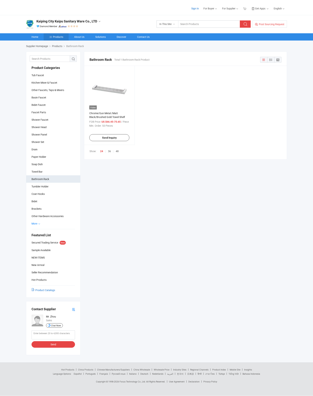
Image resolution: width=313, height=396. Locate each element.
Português (90, 373)
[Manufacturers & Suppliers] (49, 7)
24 (101, 151)
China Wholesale (141, 369)
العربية (170, 373)
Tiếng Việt (234, 373)
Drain (34, 149)
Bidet (34, 201)
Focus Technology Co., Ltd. (133, 381)
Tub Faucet (38, 75)
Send (53, 344)
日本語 (190, 373)
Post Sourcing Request (271, 24)
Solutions (100, 37)
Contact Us (143, 37)
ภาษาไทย (210, 373)
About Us (79, 37)
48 (117, 151)
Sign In (195, 8)
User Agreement (177, 381)
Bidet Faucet (39, 105)
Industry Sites (179, 369)
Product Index (219, 369)
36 (109, 151)
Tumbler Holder (40, 186)
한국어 (180, 373)
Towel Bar (37, 171)
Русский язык (118, 373)
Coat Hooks (38, 194)
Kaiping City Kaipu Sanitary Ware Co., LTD (66, 21)
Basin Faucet (39, 97)
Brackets (36, 208)
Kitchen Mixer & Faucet (44, 82)
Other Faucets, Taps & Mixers (48, 90)
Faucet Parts (39, 112)
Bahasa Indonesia (251, 373)
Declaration (194, 381)
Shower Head (39, 127)
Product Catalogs (45, 290)
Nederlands (157, 373)
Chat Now (56, 325)
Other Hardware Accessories (48, 216)
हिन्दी (200, 373)
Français (103, 373)
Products (58, 37)
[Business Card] (73, 309)
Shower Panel (39, 134)
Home (35, 37)
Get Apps (260, 8)
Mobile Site (235, 369)
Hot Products (67, 369)
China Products (85, 369)
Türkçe (221, 373)
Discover (121, 37)
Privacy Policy (210, 381)
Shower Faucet (40, 119)
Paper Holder (39, 156)
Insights (248, 369)
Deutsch (144, 373)
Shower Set (38, 142)
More (35, 223)
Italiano (133, 373)
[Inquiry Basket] (245, 8)
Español (78, 373)
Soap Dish (37, 164)
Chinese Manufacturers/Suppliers (113, 369)
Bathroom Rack (40, 179)
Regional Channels (199, 369)
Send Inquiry (109, 137)
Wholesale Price (161, 369)
